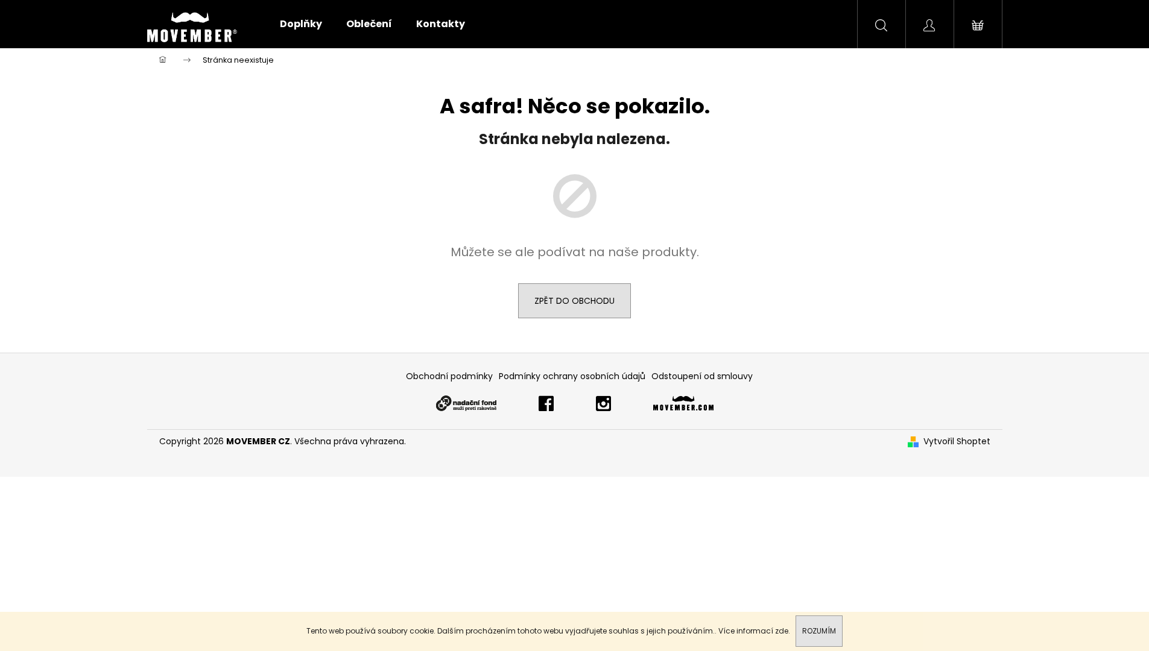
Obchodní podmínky (449, 376)
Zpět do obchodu (574, 301)
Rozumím (819, 631)
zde (781, 631)
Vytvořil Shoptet (956, 441)
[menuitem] (301, 24)
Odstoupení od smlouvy (702, 376)
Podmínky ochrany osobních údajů (572, 376)
